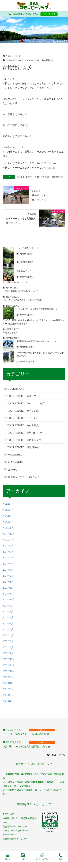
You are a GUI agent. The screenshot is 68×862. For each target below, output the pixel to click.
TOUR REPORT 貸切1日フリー (24, 432)
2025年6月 (8, 522)
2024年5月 (8, 558)
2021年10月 (9, 683)
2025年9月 (8, 516)
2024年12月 (9, 534)
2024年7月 (8, 546)
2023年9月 (8, 605)
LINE (23, 859)
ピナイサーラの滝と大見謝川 (21, 218)
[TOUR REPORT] (16, 195)
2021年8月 (8, 689)
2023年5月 (8, 629)
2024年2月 (8, 575)
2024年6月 (8, 552)
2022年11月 (9, 665)
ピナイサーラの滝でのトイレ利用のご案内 (22, 300)
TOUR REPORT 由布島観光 (38, 60)
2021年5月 (8, 695)
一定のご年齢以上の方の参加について (20, 291)
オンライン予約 (42, 859)
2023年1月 (8, 653)
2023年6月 (8, 623)
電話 (60, 859)
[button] (56, 754)
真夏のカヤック (24, 271)
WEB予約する (49, 14)
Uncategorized (15, 454)
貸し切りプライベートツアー (16, 282)
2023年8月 (8, 611)
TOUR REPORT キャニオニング (25, 403)
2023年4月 (8, 635)
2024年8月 (8, 540)
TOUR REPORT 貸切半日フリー (25, 440)
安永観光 (26, 786)
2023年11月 (9, 593)
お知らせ (13, 469)
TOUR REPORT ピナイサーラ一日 (27, 418)
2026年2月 (8, 510)
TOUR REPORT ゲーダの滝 (23, 410)
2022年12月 (9, 659)
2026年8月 (8, 504)
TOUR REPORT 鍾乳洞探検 (23, 447)
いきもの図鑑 (15, 462)
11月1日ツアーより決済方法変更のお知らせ (37, 309)
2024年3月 (8, 570)
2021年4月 (8, 701)
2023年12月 (9, 587)
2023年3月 (8, 641)
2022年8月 (8, 677)
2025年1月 (8, 528)
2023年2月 (8, 647)
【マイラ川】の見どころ (28, 248)
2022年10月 (9, 671)
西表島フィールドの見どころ (24, 477)
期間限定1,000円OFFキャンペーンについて (37, 341)
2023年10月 (9, 599)
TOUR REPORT (13, 60)
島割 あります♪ (10, 332)
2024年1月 (8, 582)
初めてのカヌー (40, 195)
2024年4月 (8, 564)
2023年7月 (8, 617)
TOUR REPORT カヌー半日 (23, 396)
